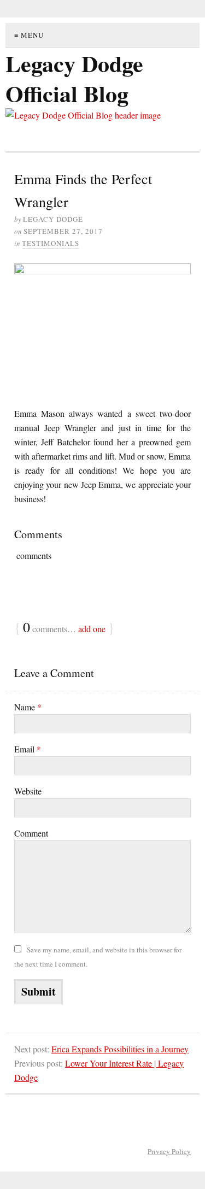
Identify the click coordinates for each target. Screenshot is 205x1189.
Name (28, 707)
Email (27, 749)
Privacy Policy (169, 1151)
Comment (31, 833)
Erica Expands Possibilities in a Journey (120, 1049)
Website (28, 791)
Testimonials (50, 243)
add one (92, 628)
